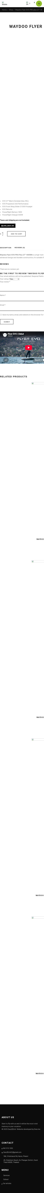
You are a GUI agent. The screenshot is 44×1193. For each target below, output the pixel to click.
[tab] (6, 247)
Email (2, 305)
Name (3, 295)
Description (5, 248)
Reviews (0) (20, 247)
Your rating (5, 279)
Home (4, 10)
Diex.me (37, 1129)
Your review (5, 282)
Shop (11, 10)
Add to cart (16, 234)
